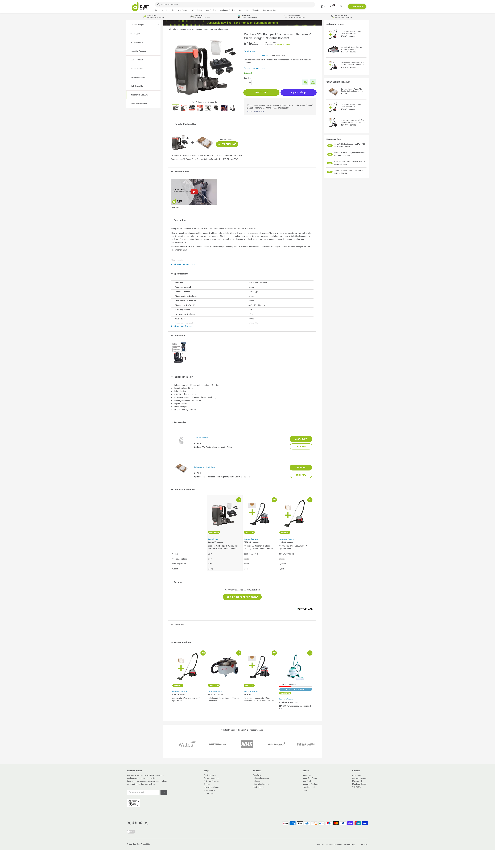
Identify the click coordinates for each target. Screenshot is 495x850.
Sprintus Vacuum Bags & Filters (204, 467)
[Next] (309, 680)
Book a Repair (258, 787)
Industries (170, 10)
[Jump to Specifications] (190, 273)
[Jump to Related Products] (193, 642)
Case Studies (210, 10)
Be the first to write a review (242, 597)
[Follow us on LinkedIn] (145, 823)
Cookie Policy (209, 793)
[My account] (341, 6)
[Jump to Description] (187, 220)
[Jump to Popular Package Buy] (198, 124)
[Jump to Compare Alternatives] (197, 489)
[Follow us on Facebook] (128, 823)
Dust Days (257, 775)
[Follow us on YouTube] (140, 823)
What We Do (197, 10)
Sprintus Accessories (201, 437)
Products (159, 10)
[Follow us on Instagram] (134, 823)
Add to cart (261, 92)
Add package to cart (227, 144)
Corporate (307, 775)
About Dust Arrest (310, 778)
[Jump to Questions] (186, 624)
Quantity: (247, 78)
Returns (207, 784)
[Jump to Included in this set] (195, 377)
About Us (255, 10)
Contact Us (243, 10)
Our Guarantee (210, 775)
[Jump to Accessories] (188, 422)
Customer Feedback (311, 784)
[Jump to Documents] (187, 335)
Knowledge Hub (269, 10)
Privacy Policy (209, 790)
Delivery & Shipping (211, 781)
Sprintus (265, 56)
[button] (242, 597)
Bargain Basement (211, 778)
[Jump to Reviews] (184, 582)
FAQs (305, 790)
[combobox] (235, 4)
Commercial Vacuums (251, 539)
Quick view (301, 446)
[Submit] (158, 4)
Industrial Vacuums (261, 778)
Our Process (183, 10)
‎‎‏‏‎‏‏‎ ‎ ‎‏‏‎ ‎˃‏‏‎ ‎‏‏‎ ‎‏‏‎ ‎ (164, 792)
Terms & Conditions (211, 787)
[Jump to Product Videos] (191, 171)
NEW (329, 145)
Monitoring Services (227, 10)
